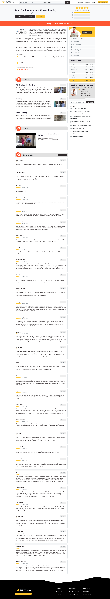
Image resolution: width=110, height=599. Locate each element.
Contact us (59, 594)
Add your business (74, 591)
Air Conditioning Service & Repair (81, 111)
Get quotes (90, 102)
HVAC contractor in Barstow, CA (24, 13)
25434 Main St (76, 41)
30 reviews (86, 10)
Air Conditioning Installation (79, 108)
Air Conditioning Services (25, 85)
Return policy (86, 591)
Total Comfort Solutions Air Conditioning (35, 10)
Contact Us (87, 2)
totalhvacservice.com (78, 47)
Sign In (93, 2)
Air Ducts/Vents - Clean (78, 114)
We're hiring (59, 591)
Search (67, 2)
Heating (19, 99)
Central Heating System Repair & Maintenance (80, 122)
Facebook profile (77, 50)
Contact (30, 16)
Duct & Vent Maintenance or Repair (81, 125)
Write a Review (62, 155)
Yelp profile (76, 55)
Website (20, 16)
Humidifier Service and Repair (80, 131)
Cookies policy (87, 594)
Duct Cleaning (21, 113)
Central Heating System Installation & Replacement (81, 117)
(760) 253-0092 (77, 44)
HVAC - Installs (76, 134)
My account (72, 588)
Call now (40, 16)
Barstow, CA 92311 (78, 38)
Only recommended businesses (23, 594)
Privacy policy (86, 588)
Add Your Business (102, 2)
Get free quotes (73, 594)
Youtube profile (77, 52)
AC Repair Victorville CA (24, 69)
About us (58, 588)
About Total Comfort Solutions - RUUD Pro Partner (51, 134)
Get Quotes (80, 2)
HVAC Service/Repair (77, 136)
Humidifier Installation (78, 128)
